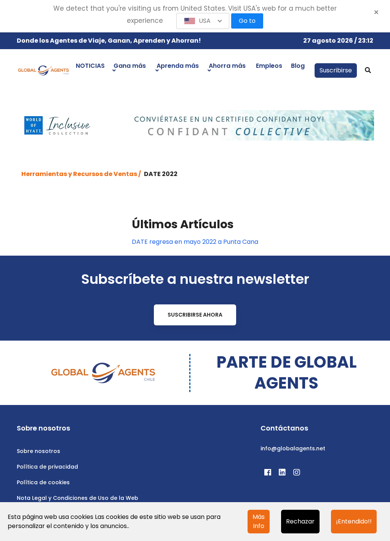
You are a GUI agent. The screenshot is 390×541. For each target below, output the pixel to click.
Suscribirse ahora (195, 315)
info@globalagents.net (293, 448)
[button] (203, 21)
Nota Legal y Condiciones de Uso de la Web (77, 498)
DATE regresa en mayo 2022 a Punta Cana (195, 241)
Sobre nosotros (38, 451)
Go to (247, 20)
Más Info (259, 521)
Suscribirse (336, 70)
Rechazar (300, 521)
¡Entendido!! (354, 521)
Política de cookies (43, 482)
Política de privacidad (47, 467)
